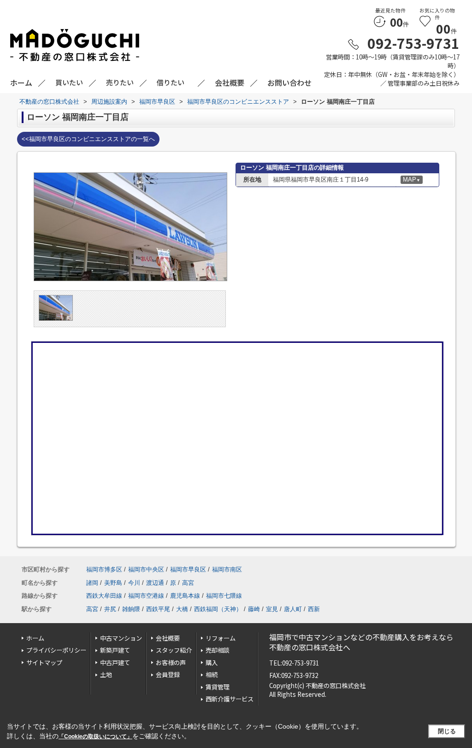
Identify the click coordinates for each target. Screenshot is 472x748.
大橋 (182, 609)
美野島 (113, 582)
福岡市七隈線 (224, 595)
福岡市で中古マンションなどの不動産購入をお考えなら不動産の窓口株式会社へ (361, 642)
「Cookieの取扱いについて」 (95, 736)
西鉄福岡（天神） (218, 609)
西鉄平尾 (158, 609)
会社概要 (168, 638)
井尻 (110, 609)
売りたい (120, 82)
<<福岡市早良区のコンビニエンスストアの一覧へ (88, 138)
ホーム (35, 638)
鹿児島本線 (185, 595)
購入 (212, 662)
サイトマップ (44, 662)
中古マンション (121, 638)
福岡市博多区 (104, 569)
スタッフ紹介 (174, 650)
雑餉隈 (131, 609)
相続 (212, 674)
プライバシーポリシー (56, 650)
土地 (106, 674)
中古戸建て (115, 662)
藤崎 (254, 609)
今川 (134, 582)
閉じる (447, 731)
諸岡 (92, 582)
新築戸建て (115, 650)
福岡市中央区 (146, 569)
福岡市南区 (227, 569)
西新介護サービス (230, 699)
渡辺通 (155, 582)
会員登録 (168, 674)
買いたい (69, 82)
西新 (314, 609)
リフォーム (221, 638)
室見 (272, 609)
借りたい (170, 82)
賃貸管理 (218, 687)
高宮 (188, 582)
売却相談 (218, 650)
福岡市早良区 (188, 569)
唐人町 (293, 609)
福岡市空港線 (146, 595)
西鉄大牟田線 (104, 595)
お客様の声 (171, 662)
